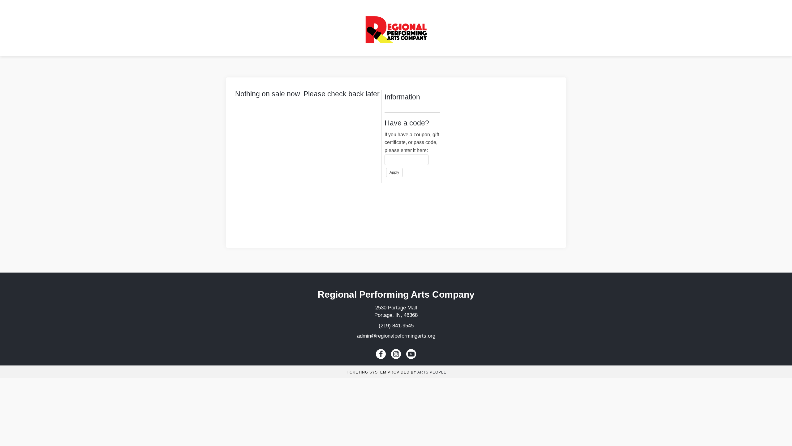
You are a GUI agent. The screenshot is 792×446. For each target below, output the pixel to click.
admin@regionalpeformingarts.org (396, 336)
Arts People (431, 372)
